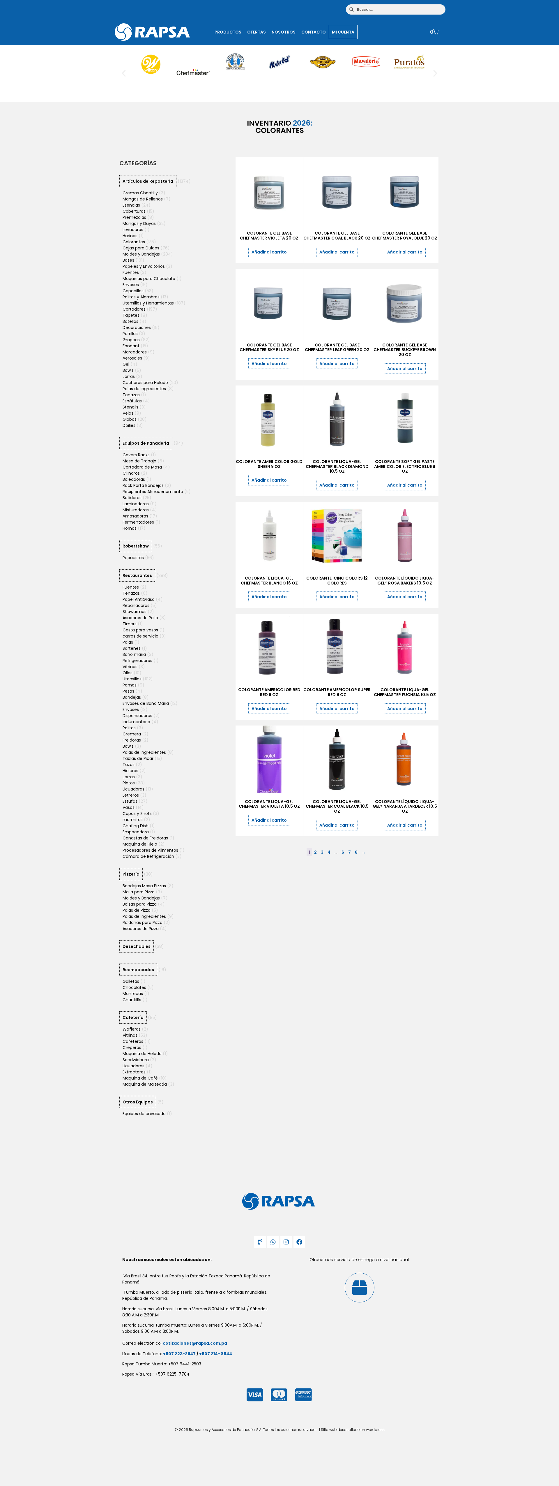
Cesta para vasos (140, 630)
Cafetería (133, 1017)
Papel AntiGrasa (139, 599)
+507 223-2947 (179, 1354)
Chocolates (134, 987)
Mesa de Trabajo (139, 461)
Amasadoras (135, 516)
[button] (123, 73)
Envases (131, 285)
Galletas (131, 981)
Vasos (129, 807)
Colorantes (134, 242)
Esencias (131, 205)
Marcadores (135, 352)
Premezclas (134, 217)
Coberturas (134, 211)
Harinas (130, 236)
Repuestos (133, 558)
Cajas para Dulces (141, 248)
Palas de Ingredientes (144, 389)
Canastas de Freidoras (145, 838)
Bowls (128, 370)
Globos (130, 419)
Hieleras (130, 771)
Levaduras (133, 230)
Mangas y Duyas (139, 223)
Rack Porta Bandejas (143, 485)
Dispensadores (137, 716)
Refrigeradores (137, 660)
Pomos (130, 685)
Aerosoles (132, 358)
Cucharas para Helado (145, 382)
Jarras (129, 376)
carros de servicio (140, 636)
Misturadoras (136, 510)
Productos (228, 32)
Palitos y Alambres (141, 297)
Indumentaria (136, 722)
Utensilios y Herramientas (148, 303)
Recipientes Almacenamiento (153, 491)
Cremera (132, 734)
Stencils (130, 407)
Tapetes (131, 315)
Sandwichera (136, 1060)
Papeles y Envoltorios (144, 266)
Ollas (127, 673)
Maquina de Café (140, 1078)
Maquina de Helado (142, 1054)
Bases (128, 260)
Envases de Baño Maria (146, 703)
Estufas (130, 801)
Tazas (129, 764)
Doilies (129, 425)
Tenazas (131, 395)
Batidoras (132, 498)
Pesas (128, 691)
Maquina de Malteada (145, 1084)
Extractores (134, 1072)
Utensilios (132, 679)
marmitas (133, 820)
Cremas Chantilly (140, 193)
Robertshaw (136, 546)
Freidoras (132, 740)
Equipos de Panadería (146, 443)
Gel (126, 364)
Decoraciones (137, 327)
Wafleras (132, 1029)
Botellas (130, 321)
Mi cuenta (343, 32)
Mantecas (133, 993)
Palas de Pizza (137, 910)
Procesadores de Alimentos (150, 850)
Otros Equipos (138, 1102)
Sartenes (132, 648)
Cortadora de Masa (142, 467)
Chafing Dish (135, 826)
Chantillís (132, 1000)
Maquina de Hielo (140, 844)
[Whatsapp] (273, 1242)
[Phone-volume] (260, 1242)
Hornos (130, 528)
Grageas (131, 340)
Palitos (129, 728)
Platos (129, 783)
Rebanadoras (136, 605)
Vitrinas (130, 667)
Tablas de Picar (138, 758)
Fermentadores (138, 522)
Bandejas (132, 697)
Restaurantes (137, 575)
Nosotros (284, 32)
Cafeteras (133, 1041)
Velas (128, 413)
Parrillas (130, 334)
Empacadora (136, 832)
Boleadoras (134, 479)
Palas (128, 642)
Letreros (131, 795)
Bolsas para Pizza (140, 904)
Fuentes (131, 272)
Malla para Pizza (139, 892)
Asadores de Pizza (141, 929)
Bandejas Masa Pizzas (144, 886)
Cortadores (134, 309)
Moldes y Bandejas (141, 254)
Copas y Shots (137, 813)
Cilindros (131, 473)
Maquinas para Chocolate (149, 278)
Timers (130, 624)
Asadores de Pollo (140, 618)
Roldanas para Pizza (142, 922)
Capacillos (133, 291)
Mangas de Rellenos (143, 199)
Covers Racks (136, 455)
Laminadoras (136, 504)
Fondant (131, 346)
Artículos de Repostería (148, 181)
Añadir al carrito (269, 252)
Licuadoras (133, 789)
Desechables (137, 946)
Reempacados (138, 970)
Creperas (132, 1047)
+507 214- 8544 (215, 1354)
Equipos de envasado (144, 1114)
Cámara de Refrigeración (148, 856)
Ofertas (256, 32)
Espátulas (132, 401)
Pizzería (131, 874)
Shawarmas (134, 612)
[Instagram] (286, 1242)
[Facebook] (299, 1242)
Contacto (313, 32)
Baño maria (134, 654)
